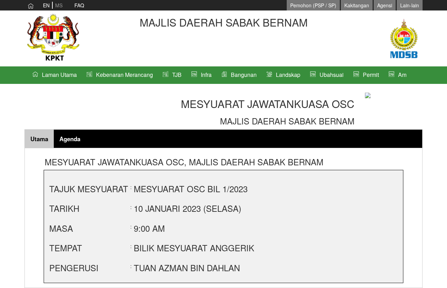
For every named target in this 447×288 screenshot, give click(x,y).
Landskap (288, 75)
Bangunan (244, 75)
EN (46, 5)
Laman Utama (59, 75)
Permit (371, 75)
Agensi (384, 5)
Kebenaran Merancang (124, 75)
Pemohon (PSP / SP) (313, 5)
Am (402, 75)
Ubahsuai (332, 75)
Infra (206, 75)
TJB (177, 75)
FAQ (79, 5)
